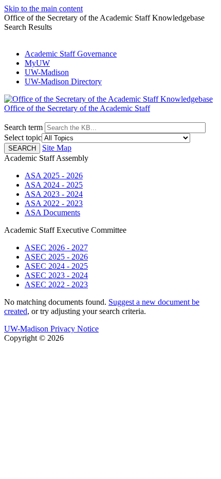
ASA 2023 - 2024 (54, 194)
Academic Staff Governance (71, 53)
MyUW (37, 63)
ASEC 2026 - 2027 (56, 247)
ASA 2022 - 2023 (54, 203)
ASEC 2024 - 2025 (56, 266)
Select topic (23, 137)
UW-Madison (47, 72)
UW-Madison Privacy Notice (51, 328)
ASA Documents (52, 212)
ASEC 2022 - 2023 (56, 284)
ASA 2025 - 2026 (54, 175)
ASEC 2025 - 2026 (56, 256)
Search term (23, 127)
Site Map (56, 147)
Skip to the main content (43, 8)
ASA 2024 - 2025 (54, 184)
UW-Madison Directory (63, 81)
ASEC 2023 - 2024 (56, 275)
